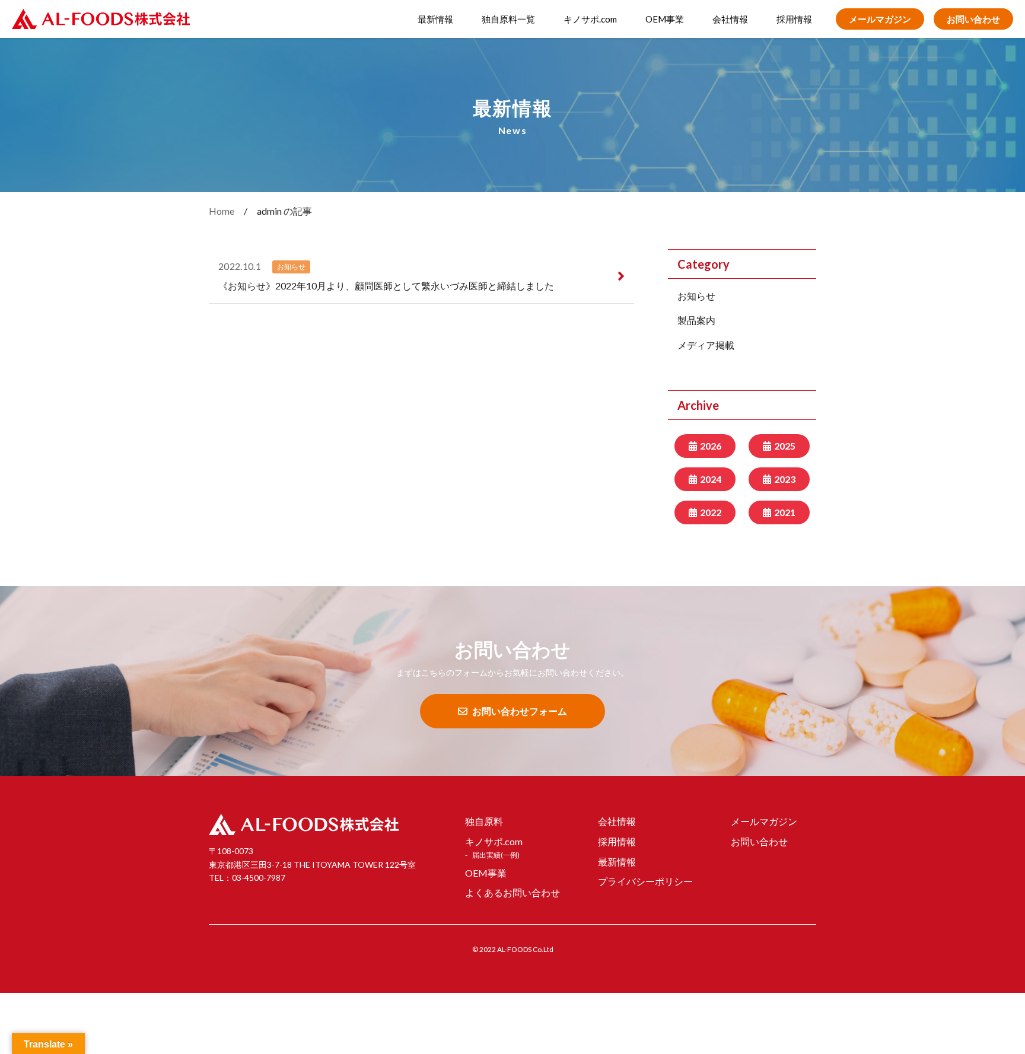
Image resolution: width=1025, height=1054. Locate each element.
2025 (784, 445)
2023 (784, 479)
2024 (710, 479)
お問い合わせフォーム (519, 711)
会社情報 (730, 19)
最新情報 (435, 19)
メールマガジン (880, 19)
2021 (784, 512)
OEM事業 (664, 19)
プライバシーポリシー (645, 881)
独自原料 (484, 821)
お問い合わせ (973, 19)
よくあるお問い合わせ (512, 892)
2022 (710, 512)
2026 (710, 445)
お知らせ (696, 295)
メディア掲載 (705, 345)
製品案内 (696, 320)
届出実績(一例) (496, 855)
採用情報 (794, 19)
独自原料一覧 (508, 19)
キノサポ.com (590, 19)
